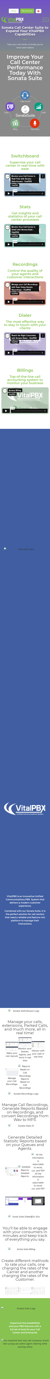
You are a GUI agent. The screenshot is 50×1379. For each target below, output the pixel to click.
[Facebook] (12, 3)
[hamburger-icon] (46, 20)
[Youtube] (27, 3)
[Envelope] (38, 3)
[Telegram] (33, 3)
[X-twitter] (17, 3)
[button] (27, 11)
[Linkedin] (22, 3)
